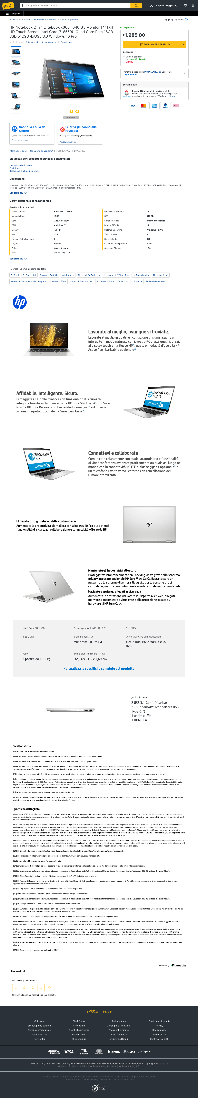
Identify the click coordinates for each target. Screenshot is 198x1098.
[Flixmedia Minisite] (71, 118)
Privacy (159, 1025)
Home (12, 19)
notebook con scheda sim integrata (28, 281)
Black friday (79, 1021)
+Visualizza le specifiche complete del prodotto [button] (99, 669)
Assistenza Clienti (118, 1039)
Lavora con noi (39, 1034)
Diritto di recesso (118, 1034)
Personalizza (159, 1034)
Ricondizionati (79, 1034)
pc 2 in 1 (15, 275)
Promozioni (79, 1025)
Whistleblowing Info (129, 1066)
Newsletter (39, 1039)
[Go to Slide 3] (16, 74)
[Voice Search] (22, 5)
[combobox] (75, 5)
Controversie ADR (159, 1039)
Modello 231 (64, 1066)
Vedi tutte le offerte (68, 142)
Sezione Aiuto (118, 1021)
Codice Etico (80, 1066)
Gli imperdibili (79, 1039)
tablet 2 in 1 (123, 281)
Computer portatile (69, 19)
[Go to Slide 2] (16, 62)
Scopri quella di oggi (20, 140)
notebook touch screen (81, 281)
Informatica (24, 19)
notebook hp (68, 275)
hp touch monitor (141, 275)
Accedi (160, 5)
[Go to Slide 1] (16, 51)
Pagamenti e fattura (119, 1030)
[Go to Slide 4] (16, 85)
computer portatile (49, 275)
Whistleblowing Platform (103, 1066)
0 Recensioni (32, 42)
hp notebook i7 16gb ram (116, 275)
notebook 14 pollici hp (89, 275)
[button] (71, 80)
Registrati (171, 5)
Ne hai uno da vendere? (41, 151)
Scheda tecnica (48, 42)
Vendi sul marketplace (39, 1030)
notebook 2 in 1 (160, 275)
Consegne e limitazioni (118, 1025)
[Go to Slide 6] (16, 107)
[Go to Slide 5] (16, 96)
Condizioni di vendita (159, 1021)
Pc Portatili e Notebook (45, 19)
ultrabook (137, 281)
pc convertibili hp (105, 281)
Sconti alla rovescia (79, 1030)
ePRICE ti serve (99, 1011)
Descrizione (66, 42)
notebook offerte (57, 281)
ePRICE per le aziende (39, 1025)
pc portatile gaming (155, 281)
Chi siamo (39, 1021)
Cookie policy (159, 1030)
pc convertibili (29, 275)
